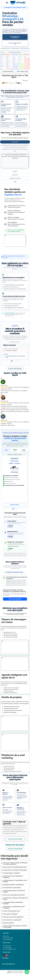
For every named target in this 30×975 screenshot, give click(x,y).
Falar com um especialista (15, 599)
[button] (7, 2)
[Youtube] (6, 955)
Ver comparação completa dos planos (14, 572)
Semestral (15, 450)
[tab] (15, 141)
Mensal (6, 450)
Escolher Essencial (14, 504)
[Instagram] (4, 955)
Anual (23, 450)
